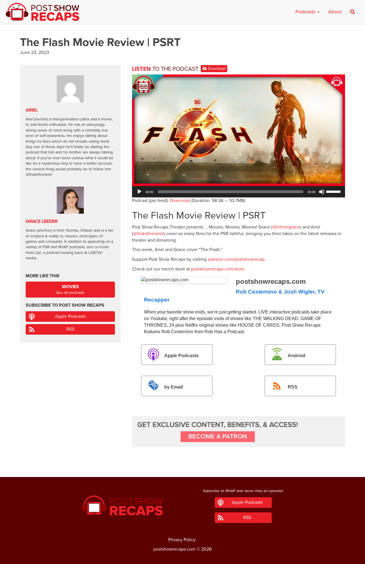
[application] (238, 191)
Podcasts (306, 12)
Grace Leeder (42, 221)
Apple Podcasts (181, 355)
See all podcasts (70, 289)
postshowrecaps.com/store (217, 269)
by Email (173, 387)
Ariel (32, 110)
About (335, 12)
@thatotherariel (148, 233)
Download (216, 68)
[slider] (334, 191)
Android (296, 355)
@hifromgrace (286, 227)
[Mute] (322, 192)
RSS (292, 387)
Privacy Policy (182, 540)
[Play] (139, 192)
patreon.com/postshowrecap (236, 259)
